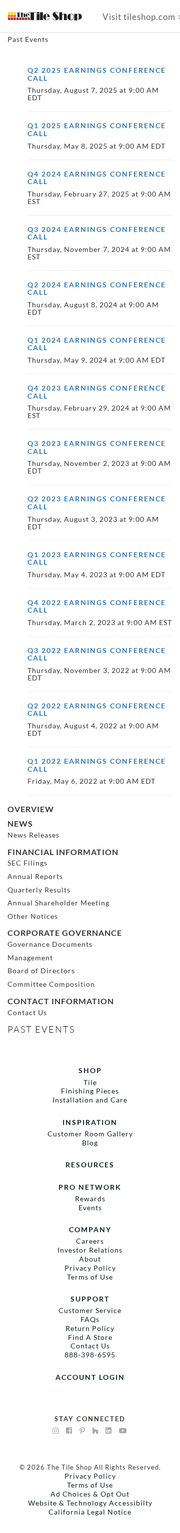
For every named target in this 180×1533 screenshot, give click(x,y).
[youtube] (123, 1430)
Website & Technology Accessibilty (90, 1503)
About (90, 1259)
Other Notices (33, 916)
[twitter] (109, 1430)
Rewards (90, 1198)
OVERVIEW (31, 809)
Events (90, 1207)
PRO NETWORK (90, 1187)
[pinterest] (83, 1430)
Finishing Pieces (90, 1091)
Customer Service (90, 1310)
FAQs (90, 1319)
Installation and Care (90, 1099)
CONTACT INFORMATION (61, 1001)
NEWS (20, 823)
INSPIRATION (90, 1122)
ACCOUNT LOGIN (90, 1377)
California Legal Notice (90, 1512)
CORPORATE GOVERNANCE (65, 932)
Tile (90, 1082)
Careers (90, 1241)
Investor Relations (90, 1250)
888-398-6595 (90, 1354)
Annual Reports (35, 876)
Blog (90, 1142)
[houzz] (95, 1430)
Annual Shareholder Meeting (59, 902)
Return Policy (90, 1328)
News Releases (34, 835)
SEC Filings (28, 863)
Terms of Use (90, 1277)
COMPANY (90, 1229)
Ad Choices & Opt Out (90, 1494)
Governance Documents (50, 944)
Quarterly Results (39, 889)
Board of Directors (41, 970)
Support (90, 1299)
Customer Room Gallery (90, 1133)
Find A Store (90, 1337)
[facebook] (69, 1430)
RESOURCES (90, 1164)
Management (30, 957)
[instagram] (55, 1430)
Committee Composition (51, 984)
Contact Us (27, 1012)
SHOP (90, 1070)
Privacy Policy (90, 1268)
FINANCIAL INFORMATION (63, 852)
